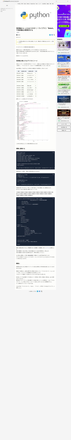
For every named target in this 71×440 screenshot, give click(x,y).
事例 (50, 3)
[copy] (53, 152)
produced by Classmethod (14, 1)
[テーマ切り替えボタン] (67, 1)
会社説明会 (44, 3)
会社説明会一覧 (64, 127)
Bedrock (28, 3)
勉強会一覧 (64, 130)
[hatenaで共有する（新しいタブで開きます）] (50, 35)
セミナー (40, 3)
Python (18, 32)
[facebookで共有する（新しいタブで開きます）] (52, 35)
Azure (37, 3)
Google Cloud (32, 3)
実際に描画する (3, 9)
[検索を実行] (56, 1)
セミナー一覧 (63, 124)
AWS (22, 3)
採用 (52, 3)
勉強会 (48, 3)
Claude (25, 3)
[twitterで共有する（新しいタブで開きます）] (54, 35)
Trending (19, 3)
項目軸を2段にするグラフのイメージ (7, 8)
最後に (2, 11)
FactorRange (47, 247)
